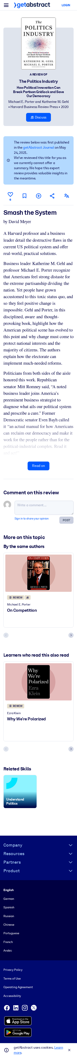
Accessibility (12, 996)
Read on (38, 466)
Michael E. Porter (21, 102)
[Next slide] (71, 635)
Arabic (7, 950)
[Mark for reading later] (24, 195)
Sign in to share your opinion (32, 518)
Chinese (8, 924)
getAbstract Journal (38, 147)
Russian (8, 916)
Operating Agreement (18, 987)
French (8, 942)
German (8, 898)
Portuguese (11, 933)
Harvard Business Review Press (34, 107)
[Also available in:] (66, 195)
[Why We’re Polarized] (38, 681)
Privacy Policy (12, 969)
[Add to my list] (38, 195)
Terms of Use (12, 978)
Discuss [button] (40, 117)
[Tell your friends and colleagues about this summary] (52, 195)
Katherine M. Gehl (55, 102)
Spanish (8, 907)
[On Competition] (38, 573)
